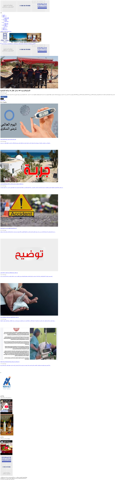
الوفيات (3, 27)
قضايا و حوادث (4, 19)
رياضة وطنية (6, 24)
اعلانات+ (14, 43)
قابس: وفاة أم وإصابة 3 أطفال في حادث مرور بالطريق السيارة (8, 228)
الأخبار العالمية (6, 17)
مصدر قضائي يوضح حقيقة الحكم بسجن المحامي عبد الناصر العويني (9, 272)
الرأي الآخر (3, 43)
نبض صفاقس (4, 15)
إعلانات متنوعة (18, 43)
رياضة (3, 22)
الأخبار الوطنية (6, 18)
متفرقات (5, 20)
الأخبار (3, 16)
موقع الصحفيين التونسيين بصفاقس (5, 31)
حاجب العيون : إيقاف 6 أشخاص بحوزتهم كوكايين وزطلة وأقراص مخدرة (9, 317)
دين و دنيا (5, 26)
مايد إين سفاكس (4, 29)
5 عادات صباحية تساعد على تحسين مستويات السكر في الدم (8, 139)
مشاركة (3, 96)
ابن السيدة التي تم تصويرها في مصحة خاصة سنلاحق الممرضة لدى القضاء (9, 361)
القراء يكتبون (4, 28)
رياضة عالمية (6, 23)
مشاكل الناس (6, 21)
